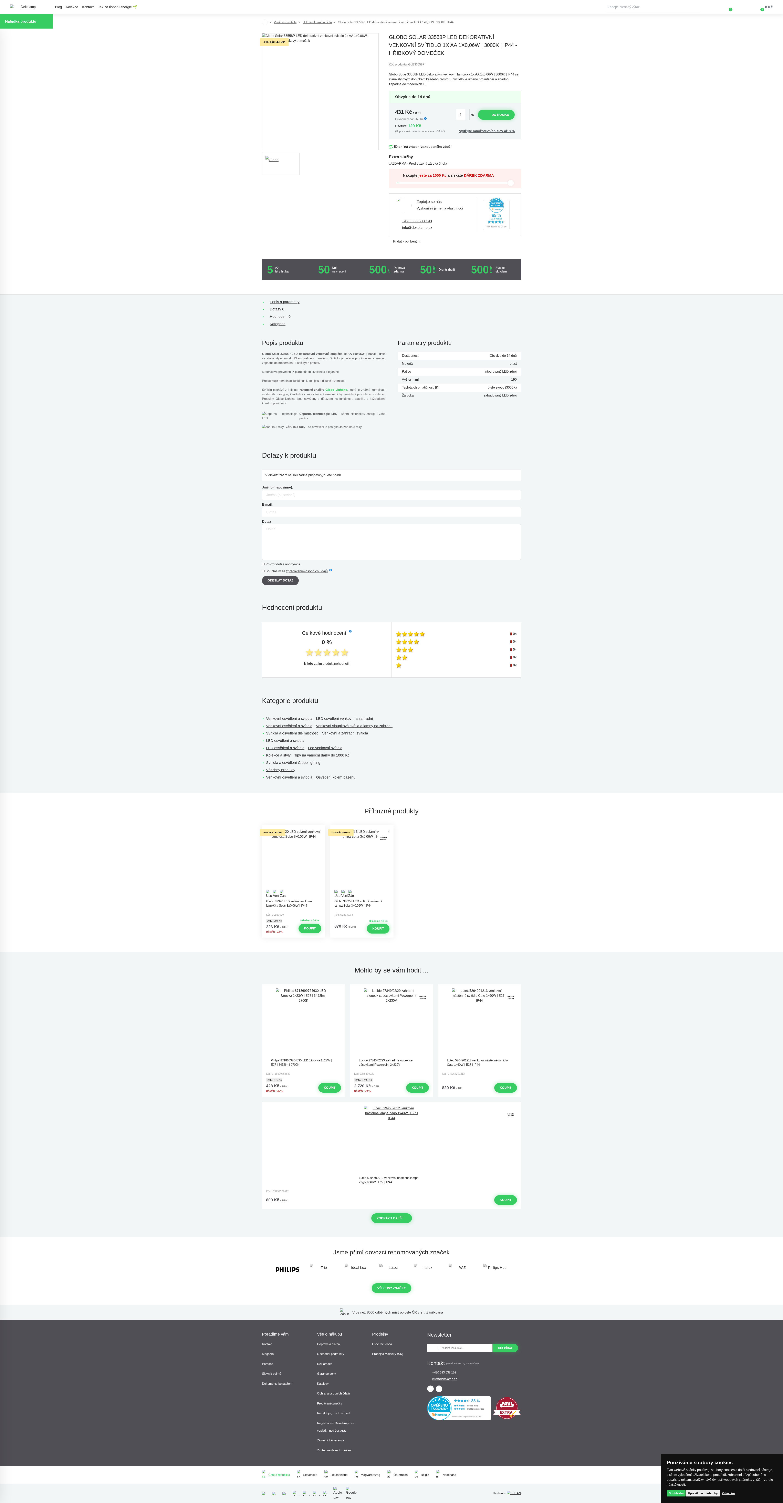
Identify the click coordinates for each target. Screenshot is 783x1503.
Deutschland (339, 1474)
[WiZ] (461, 1269)
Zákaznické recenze (330, 1440)
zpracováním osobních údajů (307, 571)
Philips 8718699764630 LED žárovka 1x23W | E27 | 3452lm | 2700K (301, 1062)
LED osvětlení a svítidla (285, 741)
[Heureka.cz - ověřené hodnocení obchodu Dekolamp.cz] (496, 215)
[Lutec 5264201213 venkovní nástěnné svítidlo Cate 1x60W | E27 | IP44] (479, 1022)
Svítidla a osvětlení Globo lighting (293, 763)
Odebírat (505, 1348)
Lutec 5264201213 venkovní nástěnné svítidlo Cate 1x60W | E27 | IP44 (477, 1062)
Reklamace (324, 1364)
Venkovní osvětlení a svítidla (289, 719)
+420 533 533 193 (417, 221)
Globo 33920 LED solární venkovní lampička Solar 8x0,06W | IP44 (289, 903)
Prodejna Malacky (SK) (387, 1354)
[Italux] (426, 1269)
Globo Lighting (336, 389)
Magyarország (370, 1474)
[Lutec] (391, 1269)
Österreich (401, 1474)
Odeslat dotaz (280, 580)
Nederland (449, 1474)
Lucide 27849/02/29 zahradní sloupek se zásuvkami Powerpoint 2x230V (386, 1062)
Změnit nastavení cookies (334, 1450)
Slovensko (310, 1474)
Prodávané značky (329, 1403)
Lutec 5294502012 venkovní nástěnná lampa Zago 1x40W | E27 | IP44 (388, 1180)
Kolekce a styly (278, 755)
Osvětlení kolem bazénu (335, 777)
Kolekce (72, 7)
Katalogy (323, 1383)
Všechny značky (391, 1288)
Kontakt (88, 7)
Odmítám (728, 1493)
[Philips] (287, 1269)
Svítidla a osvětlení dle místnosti (292, 733)
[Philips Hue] (495, 1269)
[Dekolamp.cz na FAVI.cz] (507, 1418)
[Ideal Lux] (357, 1269)
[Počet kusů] (463, 114)
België (425, 1474)
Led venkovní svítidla (325, 748)
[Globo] (281, 164)
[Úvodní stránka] (265, 22)
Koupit (310, 928)
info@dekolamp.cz (417, 228)
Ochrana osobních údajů (333, 1393)
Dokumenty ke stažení (277, 1383)
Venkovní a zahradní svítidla (345, 733)
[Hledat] (697, 7)
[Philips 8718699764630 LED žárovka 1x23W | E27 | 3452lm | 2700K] (303, 1022)
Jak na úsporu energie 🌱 (117, 7)
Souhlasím (676, 1493)
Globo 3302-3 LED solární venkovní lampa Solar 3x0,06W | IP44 (358, 903)
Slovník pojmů (271, 1373)
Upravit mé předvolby (703, 1493)
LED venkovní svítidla (317, 22)
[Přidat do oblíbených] (293, 829)
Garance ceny (326, 1373)
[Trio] (322, 1269)
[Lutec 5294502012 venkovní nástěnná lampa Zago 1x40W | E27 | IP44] (391, 1140)
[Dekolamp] (26, 7)
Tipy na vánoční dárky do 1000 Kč (321, 755)
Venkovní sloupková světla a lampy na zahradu (354, 726)
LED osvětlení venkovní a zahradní (344, 719)
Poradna (267, 1364)
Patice (406, 371)
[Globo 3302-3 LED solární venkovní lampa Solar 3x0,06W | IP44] (361, 863)
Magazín (268, 1354)
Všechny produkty (280, 770)
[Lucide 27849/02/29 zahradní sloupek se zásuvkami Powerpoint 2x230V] (391, 1022)
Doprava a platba (328, 1344)
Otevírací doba (382, 1344)
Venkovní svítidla (285, 22)
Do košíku (500, 114)
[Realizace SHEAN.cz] (514, 1493)
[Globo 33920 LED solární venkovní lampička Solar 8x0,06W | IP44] (293, 863)
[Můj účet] (742, 7)
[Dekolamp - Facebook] (430, 1389)
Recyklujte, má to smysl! (333, 1413)
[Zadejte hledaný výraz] (653, 7)
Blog (58, 7)
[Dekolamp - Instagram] (439, 1389)
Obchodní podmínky (330, 1354)
